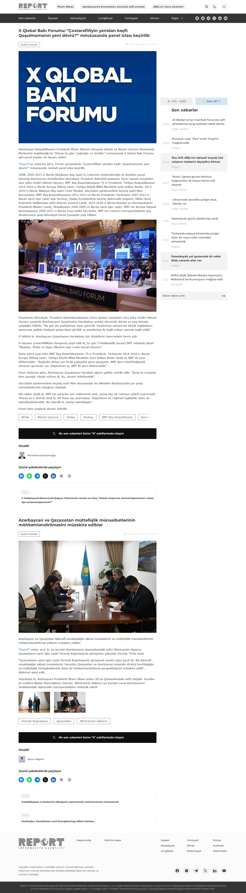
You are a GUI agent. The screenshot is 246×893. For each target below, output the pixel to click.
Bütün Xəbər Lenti (174, 295)
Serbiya (88, 417)
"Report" (24, 649)
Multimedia (220, 850)
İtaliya (71, 417)
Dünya (217, 840)
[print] (61, 476)
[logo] (33, 6)
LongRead (167, 850)
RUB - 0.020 (179, 101)
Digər (175, 18)
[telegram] (208, 18)
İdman (191, 845)
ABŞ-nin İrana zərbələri (168, 6)
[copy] (69, 476)
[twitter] (214, 18)
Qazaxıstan (64, 721)
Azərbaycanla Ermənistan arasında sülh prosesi (114, 6)
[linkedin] (220, 18)
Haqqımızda (83, 840)
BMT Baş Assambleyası (117, 417)
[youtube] (225, 18)
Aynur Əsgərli (35, 759)
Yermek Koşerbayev (34, 721)
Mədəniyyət (194, 850)
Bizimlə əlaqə (113, 840)
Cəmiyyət (192, 840)
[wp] (29, 476)
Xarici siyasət (29, 44)
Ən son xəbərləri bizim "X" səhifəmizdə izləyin (91, 433)
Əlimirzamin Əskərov (93, 721)
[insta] (203, 18)
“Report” (24, 164)
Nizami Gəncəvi (48, 417)
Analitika (218, 845)
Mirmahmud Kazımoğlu (41, 455)
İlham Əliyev (66, 6)
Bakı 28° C (213, 101)
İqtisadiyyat (168, 845)
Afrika (25, 417)
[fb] (197, 18)
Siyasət (165, 840)
